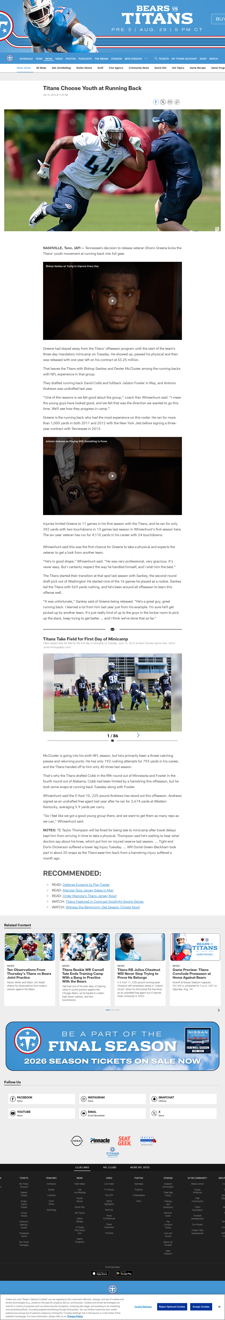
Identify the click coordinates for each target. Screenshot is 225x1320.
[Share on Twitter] (163, 103)
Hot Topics (80, 1213)
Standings (51, 1210)
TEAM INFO (51, 1178)
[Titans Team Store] (112, 1152)
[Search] (156, 58)
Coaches (51, 1195)
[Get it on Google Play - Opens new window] (124, 1275)
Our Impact (197, 1224)
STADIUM (168, 1178)
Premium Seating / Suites (24, 1224)
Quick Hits (80, 1207)
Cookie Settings (143, 1306)
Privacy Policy (75, 1316)
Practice (139, 1189)
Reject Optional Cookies (172, 1306)
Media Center (197, 1183)
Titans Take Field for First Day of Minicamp (85, 638)
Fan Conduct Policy (168, 1224)
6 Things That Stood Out (79, 1230)
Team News (79, 1183)
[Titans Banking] (100, 1141)
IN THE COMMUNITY (197, 1178)
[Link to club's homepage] (10, 58)
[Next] (138, 735)
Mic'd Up (109, 1210)
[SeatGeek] (124, 1141)
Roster (51, 1189)
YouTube (109, 1233)
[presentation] (219, 1010)
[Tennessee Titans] (112, 1290)
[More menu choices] (145, 58)
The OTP (109, 1195)
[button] (112, 301)
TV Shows (109, 1189)
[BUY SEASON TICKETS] (112, 1046)
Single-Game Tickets (24, 1204)
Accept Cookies (201, 1306)
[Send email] (170, 103)
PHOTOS (138, 1178)
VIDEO (109, 1178)
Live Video (109, 1183)
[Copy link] (177, 102)
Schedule (51, 1183)
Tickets (24, 1178)
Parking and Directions (168, 1204)
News (80, 1178)
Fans (139, 1201)
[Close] (219, 1307)
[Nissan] (77, 1141)
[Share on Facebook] (156, 103)
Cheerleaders (139, 1195)
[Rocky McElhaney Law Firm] (148, 1141)
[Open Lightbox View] (112, 700)
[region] (112, 1307)
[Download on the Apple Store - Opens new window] (99, 1274)
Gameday (138, 1183)
